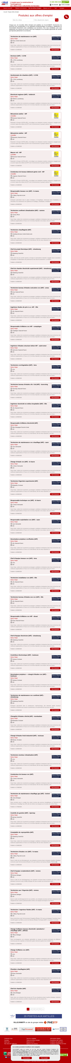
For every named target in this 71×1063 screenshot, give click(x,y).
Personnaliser (26, 1058)
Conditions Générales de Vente (58, 1043)
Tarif (55, 8)
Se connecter (55, 4)
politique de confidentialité (22, 1051)
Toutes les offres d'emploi (33, 1040)
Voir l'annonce (55, 49)
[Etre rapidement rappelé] (66, 17)
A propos (62, 8)
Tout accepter (44, 1058)
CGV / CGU (55, 1050)
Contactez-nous (8, 1038)
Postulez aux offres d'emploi (35, 15)
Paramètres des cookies (56, 1040)
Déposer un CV (47, 8)
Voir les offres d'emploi (34, 8)
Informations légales (55, 1038)
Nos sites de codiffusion (10, 1043)
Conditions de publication (56, 1042)
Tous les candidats (31, 1038)
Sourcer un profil (7, 8)
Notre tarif (6, 1042)
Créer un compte (65, 4)
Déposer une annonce (21, 8)
